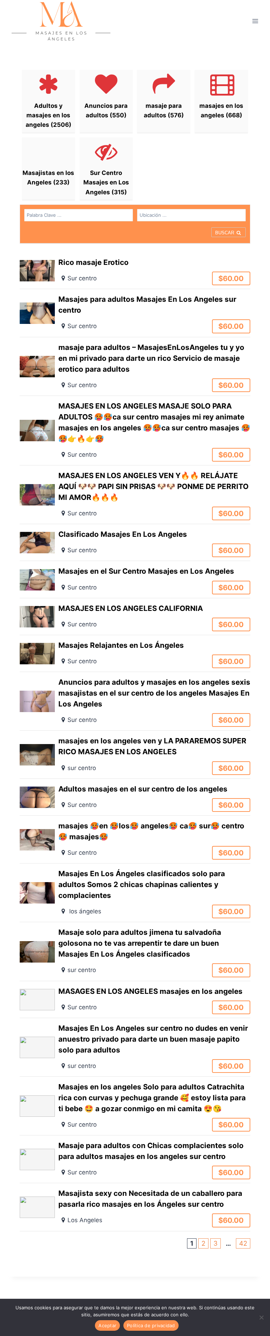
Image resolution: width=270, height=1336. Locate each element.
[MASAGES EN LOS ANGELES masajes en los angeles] (135, 999)
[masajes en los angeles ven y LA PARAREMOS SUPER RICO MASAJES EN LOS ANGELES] (135, 754)
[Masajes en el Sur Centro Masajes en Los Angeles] (135, 579)
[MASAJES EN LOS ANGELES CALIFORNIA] (135, 616)
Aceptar (107, 1325)
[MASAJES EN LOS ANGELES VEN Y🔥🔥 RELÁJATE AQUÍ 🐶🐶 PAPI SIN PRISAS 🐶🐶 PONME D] (135, 494)
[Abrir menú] (255, 20)
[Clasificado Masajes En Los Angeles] (135, 542)
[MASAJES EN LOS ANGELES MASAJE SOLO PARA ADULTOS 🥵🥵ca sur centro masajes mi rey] (135, 430)
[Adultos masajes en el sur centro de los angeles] (135, 797)
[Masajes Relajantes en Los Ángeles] (135, 653)
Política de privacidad (151, 1325)
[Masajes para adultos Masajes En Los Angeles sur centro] (135, 313)
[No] (261, 1317)
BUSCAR (225, 232)
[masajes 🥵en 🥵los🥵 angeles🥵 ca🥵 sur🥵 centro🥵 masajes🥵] (135, 839)
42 (243, 1243)
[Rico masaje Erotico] (135, 270)
